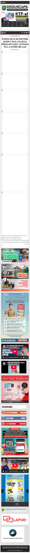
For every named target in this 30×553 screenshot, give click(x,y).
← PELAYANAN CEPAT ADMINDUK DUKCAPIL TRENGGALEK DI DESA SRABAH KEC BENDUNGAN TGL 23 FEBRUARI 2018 (13, 237)
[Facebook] (21, 32)
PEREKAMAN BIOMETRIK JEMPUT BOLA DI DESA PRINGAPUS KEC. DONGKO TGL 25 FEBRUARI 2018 (15, 42)
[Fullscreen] (26, 357)
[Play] (3, 357)
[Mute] (24, 357)
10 (21, 25)
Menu (4, 2)
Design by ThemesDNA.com (15, 550)
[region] (15, 19)
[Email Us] (26, 32)
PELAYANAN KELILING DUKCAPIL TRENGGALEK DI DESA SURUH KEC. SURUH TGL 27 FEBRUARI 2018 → (15, 242)
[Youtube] (24, 32)
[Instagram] (23, 32)
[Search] (28, 32)
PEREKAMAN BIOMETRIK (15, 36)
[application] (15, 351)
